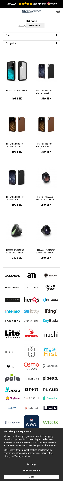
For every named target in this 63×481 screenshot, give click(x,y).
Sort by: (22, 25)
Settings (31, 464)
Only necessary (31, 470)
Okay (31, 476)
